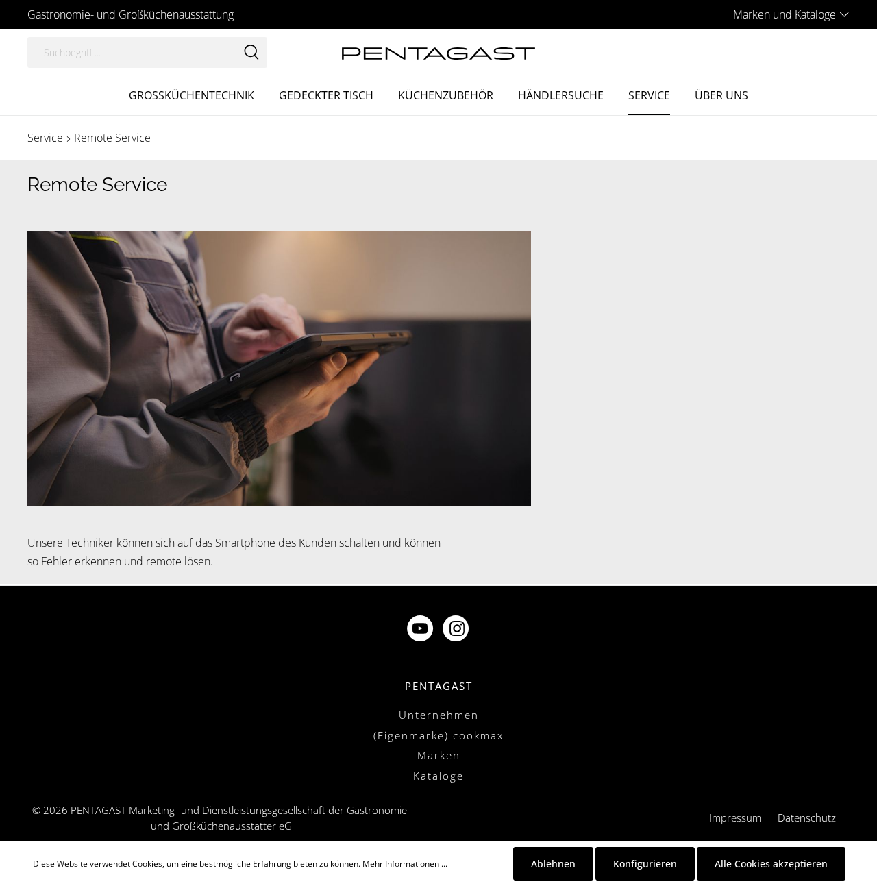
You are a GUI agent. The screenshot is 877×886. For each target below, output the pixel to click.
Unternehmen (439, 715)
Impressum (735, 817)
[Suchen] (251, 52)
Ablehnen (553, 863)
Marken (438, 755)
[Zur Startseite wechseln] (438, 52)
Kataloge (438, 776)
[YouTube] (421, 630)
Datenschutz (807, 817)
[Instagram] (457, 630)
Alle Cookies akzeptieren (771, 863)
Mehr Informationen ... (404, 864)
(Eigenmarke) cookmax (438, 735)
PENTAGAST (439, 686)
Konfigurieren (645, 863)
